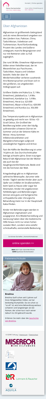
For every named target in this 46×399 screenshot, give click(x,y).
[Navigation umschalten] (6, 16)
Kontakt (27, 3)
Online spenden (37, 3)
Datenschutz (33, 335)
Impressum (23, 335)
